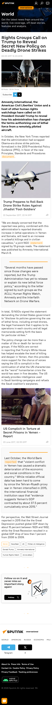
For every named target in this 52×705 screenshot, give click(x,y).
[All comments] (4, 701)
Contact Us (6, 668)
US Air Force (14, 89)
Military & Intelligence (36, 544)
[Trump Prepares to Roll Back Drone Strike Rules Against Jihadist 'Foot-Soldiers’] (26, 179)
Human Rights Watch (11, 555)
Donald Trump (8, 549)
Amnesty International (25, 549)
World (5, 544)
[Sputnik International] (8, 4)
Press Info (15, 664)
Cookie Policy (19, 668)
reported (10, 462)
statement (36, 242)
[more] (47, 215)
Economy (39, 639)
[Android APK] (10, 680)
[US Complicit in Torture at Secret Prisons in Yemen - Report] (26, 406)
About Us (5, 664)
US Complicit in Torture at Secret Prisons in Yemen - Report (21, 432)
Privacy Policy (32, 668)
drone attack (27, 555)
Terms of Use (28, 664)
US (23, 544)
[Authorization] (36, 3)
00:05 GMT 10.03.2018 (11, 56)
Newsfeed (15, 544)
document (8, 156)
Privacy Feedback (9, 672)
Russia (27, 639)
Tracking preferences (28, 672)
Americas (16, 639)
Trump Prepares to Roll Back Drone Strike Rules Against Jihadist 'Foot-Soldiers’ (23, 205)
